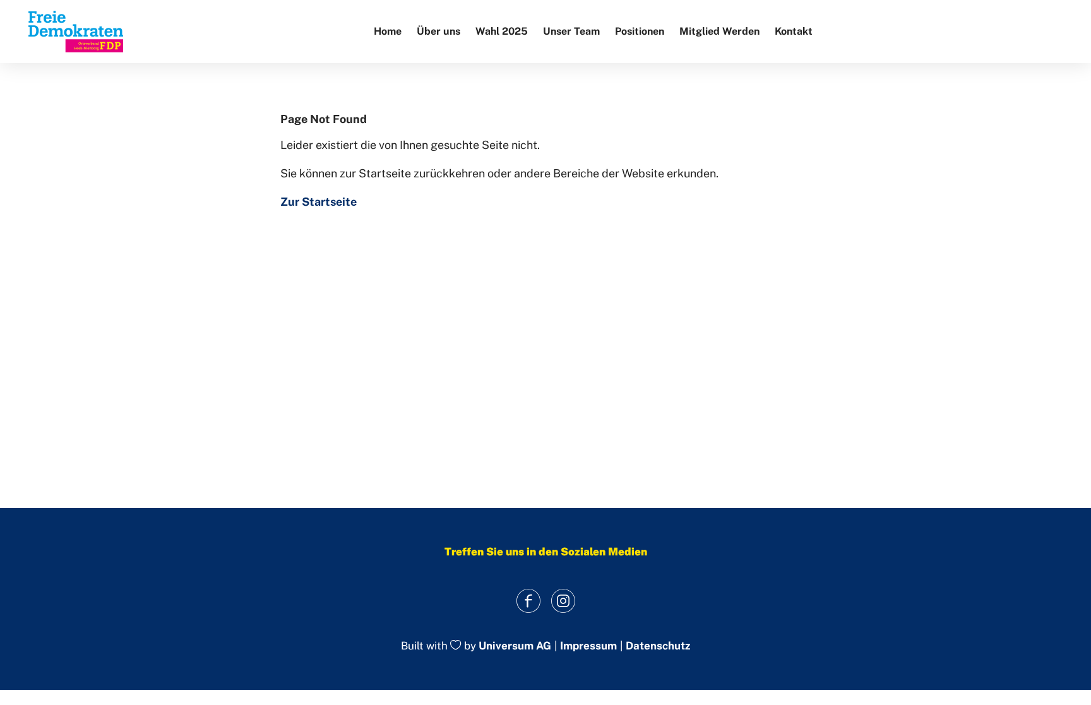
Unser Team (571, 31)
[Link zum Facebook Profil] (528, 600)
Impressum (588, 646)
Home (388, 31)
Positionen (639, 31)
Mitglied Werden (719, 31)
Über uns (438, 31)
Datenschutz (658, 646)
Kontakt (794, 31)
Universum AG (515, 646)
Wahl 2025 (501, 31)
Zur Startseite (318, 201)
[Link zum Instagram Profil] (563, 600)
